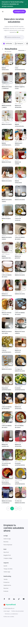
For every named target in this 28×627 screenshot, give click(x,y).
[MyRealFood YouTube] (23, 599)
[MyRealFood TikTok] (19, 599)
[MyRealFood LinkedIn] (14, 599)
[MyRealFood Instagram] (9, 599)
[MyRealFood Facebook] (4, 599)
